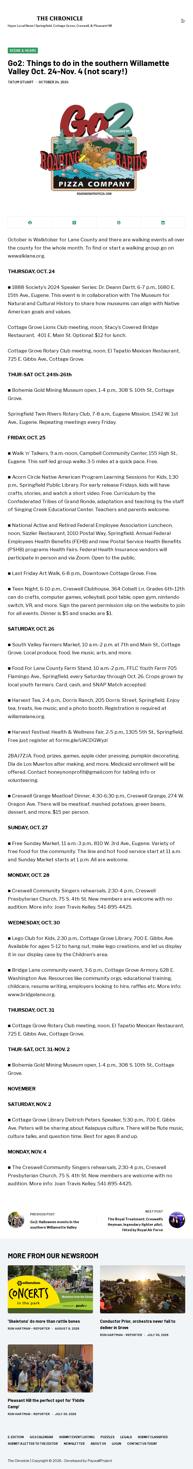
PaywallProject (100, 1461)
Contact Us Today (142, 1443)
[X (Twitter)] (74, 223)
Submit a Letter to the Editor (33, 1443)
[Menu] (183, 21)
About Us (98, 1443)
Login (116, 1443)
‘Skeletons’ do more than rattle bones (44, 1321)
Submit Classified (153, 1437)
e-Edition (16, 1437)
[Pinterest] (118, 223)
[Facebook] (30, 223)
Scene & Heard (23, 50)
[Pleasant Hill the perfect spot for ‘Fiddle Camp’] (50, 1368)
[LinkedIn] (163, 223)
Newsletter (74, 1443)
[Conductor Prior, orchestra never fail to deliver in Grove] (142, 1289)
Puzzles (107, 1437)
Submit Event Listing (77, 1437)
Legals (126, 1437)
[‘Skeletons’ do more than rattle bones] (50, 1289)
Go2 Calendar (41, 1437)
